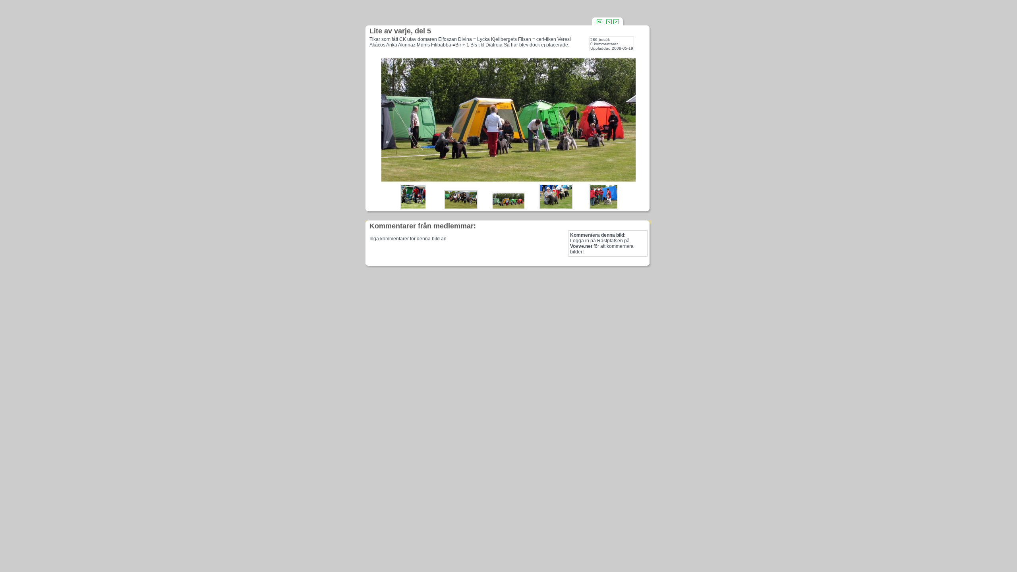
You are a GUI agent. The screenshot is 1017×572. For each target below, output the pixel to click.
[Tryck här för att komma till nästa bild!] (508, 179)
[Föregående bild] (609, 21)
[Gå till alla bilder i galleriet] (599, 21)
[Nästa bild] (616, 21)
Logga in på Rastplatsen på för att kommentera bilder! (602, 243)
